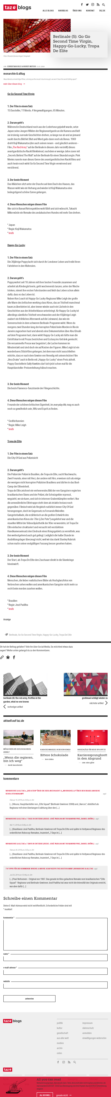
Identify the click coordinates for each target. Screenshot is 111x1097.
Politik (60, 1022)
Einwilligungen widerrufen (94, 1037)
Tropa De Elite (65, 634)
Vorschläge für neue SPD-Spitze (91, 749)
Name (6, 954)
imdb (11, 232)
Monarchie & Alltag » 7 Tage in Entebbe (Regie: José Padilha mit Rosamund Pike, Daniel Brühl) (50, 818)
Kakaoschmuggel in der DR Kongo (55, 749)
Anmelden (87, 1032)
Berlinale (13, 634)
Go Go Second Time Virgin (30, 634)
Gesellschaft (62, 1032)
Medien (60, 1042)
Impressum (87, 1022)
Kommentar (8, 918)
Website (6, 981)
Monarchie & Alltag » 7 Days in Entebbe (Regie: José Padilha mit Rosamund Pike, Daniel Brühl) (50, 843)
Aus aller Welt (63, 1037)
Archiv (59, 1048)
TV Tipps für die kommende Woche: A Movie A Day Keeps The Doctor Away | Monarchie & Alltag (49, 868)
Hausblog (63, 10)
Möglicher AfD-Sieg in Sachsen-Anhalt (17, 750)
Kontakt (90, 10)
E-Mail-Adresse (10, 967)
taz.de (102, 10)
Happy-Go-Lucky (50, 634)
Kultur (59, 1027)
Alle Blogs (48, 10)
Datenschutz (88, 1027)
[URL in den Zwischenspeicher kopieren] (2, 657)
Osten (59, 1053)
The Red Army (20, 147)
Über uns (77, 10)
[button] (8, 657)
